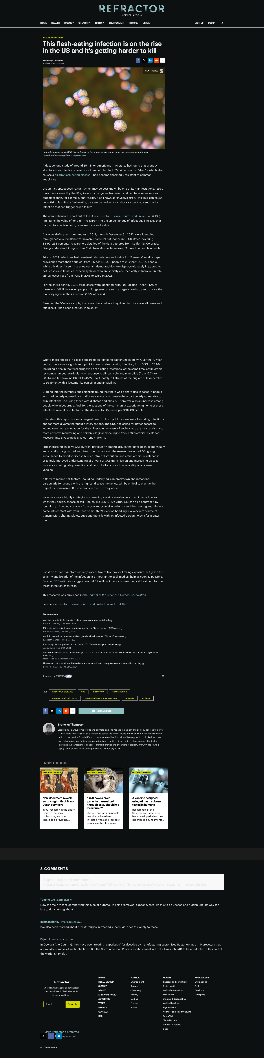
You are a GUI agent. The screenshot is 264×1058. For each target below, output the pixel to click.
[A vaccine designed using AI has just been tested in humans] (148, 780)
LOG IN (211, 23)
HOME (43, 23)
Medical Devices (171, 1003)
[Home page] (132, 9)
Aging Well (168, 1016)
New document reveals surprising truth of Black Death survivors (58, 801)
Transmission (119, 692)
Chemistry (135, 990)
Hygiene (146, 698)
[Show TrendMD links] (163, 676)
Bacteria (129, 698)
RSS (100, 1016)
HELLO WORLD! (106, 981)
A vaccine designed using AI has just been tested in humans (146, 801)
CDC (83, 692)
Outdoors (199, 990)
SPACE (146, 23)
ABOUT (102, 990)
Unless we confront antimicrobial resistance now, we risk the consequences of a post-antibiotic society (92, 663)
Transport (200, 994)
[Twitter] (144, 60)
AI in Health (168, 994)
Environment (137, 981)
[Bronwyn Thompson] (49, 729)
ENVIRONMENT (116, 23)
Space (133, 1007)
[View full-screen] (161, 71)
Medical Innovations (173, 990)
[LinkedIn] (150, 60)
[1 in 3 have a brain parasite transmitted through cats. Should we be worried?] (103, 780)
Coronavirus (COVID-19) (64, 698)
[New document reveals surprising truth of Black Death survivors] (59, 780)
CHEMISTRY (84, 23)
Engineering (201, 981)
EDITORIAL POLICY (108, 994)
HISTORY (100, 23)
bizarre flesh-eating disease (72, 175)
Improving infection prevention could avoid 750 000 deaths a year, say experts (81, 644)
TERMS (101, 1003)
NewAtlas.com (202, 977)
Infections (99, 692)
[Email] (162, 60)
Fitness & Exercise (172, 1024)
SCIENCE (134, 977)
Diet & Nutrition (170, 1020)
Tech (197, 986)
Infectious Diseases (53, 38)
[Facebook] (138, 60)
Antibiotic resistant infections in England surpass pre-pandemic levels (76, 620)
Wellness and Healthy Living (177, 1011)
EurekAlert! (121, 604)
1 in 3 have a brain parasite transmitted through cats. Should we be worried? (103, 803)
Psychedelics (169, 1007)
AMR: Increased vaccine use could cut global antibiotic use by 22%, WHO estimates (83, 636)
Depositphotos (79, 155)
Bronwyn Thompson (71, 724)
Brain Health (169, 986)
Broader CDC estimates (58, 581)
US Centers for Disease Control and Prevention (121, 216)
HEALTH (55, 23)
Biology (134, 986)
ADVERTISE (104, 999)
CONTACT (103, 1011)
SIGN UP (199, 23)
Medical (134, 999)
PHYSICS (133, 23)
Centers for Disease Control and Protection (81, 604)
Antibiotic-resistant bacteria (101, 698)
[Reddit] (156, 60)
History (134, 994)
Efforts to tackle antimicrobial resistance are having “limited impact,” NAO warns (81, 628)
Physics (134, 1003)
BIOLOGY (69, 23)
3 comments (104, 711)
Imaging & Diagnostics (174, 999)
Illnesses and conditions (175, 981)
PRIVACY (102, 1007)
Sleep (165, 1028)
